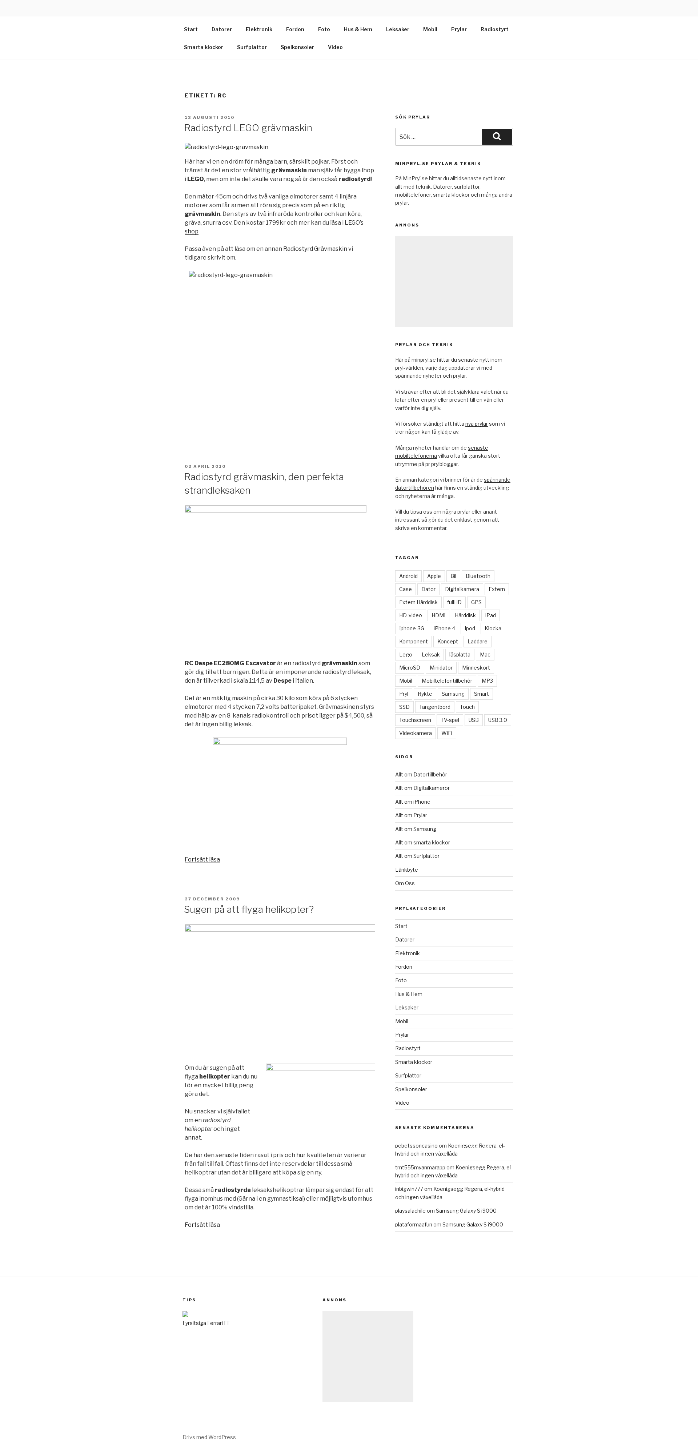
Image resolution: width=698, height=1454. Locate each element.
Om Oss (405, 883)
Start (191, 29)
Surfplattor (252, 47)
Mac (485, 654)
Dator (428, 589)
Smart (481, 694)
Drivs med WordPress (209, 1437)
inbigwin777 (409, 1189)
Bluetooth (478, 576)
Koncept (447, 641)
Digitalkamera (462, 589)
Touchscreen (415, 720)
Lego (405, 654)
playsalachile (410, 1211)
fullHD (454, 602)
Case (405, 589)
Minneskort (476, 667)
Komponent (413, 641)
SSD (404, 707)
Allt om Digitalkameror (422, 788)
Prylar (459, 29)
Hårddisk (465, 615)
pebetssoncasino (416, 1145)
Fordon (295, 29)
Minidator (441, 667)
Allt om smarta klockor (422, 842)
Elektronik (259, 29)
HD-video (410, 615)
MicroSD (409, 667)
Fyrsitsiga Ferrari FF (206, 1323)
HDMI (438, 615)
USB (474, 720)
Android (408, 576)
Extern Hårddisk (418, 602)
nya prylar (476, 424)
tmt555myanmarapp (420, 1167)
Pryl (403, 694)
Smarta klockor (203, 47)
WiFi (446, 733)
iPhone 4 (444, 628)
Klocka (493, 628)
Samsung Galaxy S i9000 (466, 1211)
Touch (467, 707)
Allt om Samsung (415, 829)
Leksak (431, 654)
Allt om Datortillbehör (421, 774)
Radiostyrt (495, 29)
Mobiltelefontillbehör (447, 681)
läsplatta (459, 654)
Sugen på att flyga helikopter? (249, 909)
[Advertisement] (454, 281)
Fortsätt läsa (202, 859)
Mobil (430, 29)
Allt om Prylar (411, 815)
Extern (497, 589)
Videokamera (415, 733)
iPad (490, 615)
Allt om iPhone (412, 802)
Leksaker (397, 29)
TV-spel (450, 720)
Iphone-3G (411, 628)
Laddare (478, 641)
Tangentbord (434, 707)
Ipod (470, 628)
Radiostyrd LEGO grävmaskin (248, 127)
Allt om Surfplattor (417, 856)
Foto (324, 29)
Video (335, 47)
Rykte (425, 694)
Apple (434, 576)
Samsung (453, 694)
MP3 (487, 681)
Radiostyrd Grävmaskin (315, 248)
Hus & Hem (358, 29)
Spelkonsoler (297, 47)
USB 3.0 (497, 720)
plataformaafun (413, 1224)
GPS (476, 602)
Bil (453, 576)
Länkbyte (406, 870)
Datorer (222, 29)
